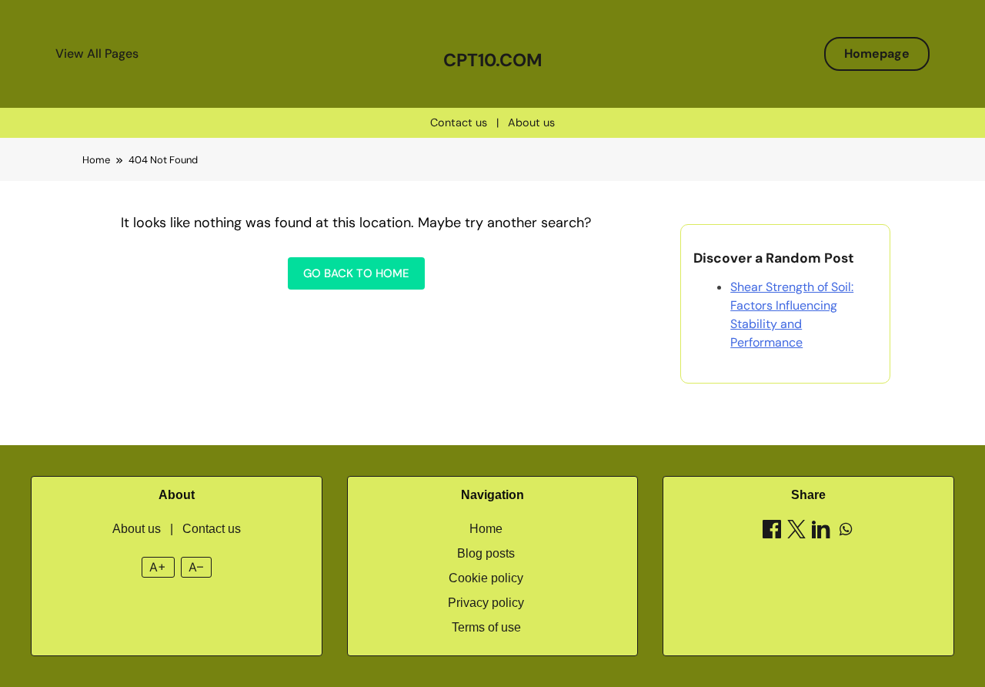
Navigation (492, 494)
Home (486, 528)
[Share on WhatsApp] (845, 532)
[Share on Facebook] (772, 532)
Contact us (458, 122)
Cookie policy (486, 578)
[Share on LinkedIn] (821, 532)
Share (808, 494)
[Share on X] (796, 532)
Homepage (877, 53)
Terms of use (486, 627)
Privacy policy (486, 602)
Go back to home (356, 273)
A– (196, 567)
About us (531, 122)
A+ (157, 567)
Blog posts (486, 553)
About (177, 494)
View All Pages (97, 53)
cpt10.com (493, 60)
